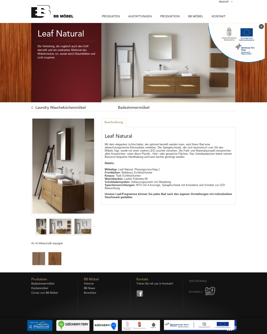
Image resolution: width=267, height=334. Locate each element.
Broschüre (90, 293)
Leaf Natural (61, 34)
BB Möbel (195, 16)
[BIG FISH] (210, 292)
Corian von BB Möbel (44, 293)
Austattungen (140, 16)
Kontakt (218, 16)
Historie (89, 283)
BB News (89, 288)
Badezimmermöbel (133, 108)
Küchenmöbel (39, 288)
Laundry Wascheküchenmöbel (60, 108)
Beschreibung (114, 122)
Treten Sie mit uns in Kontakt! (154, 283)
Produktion (170, 16)
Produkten (111, 16)
